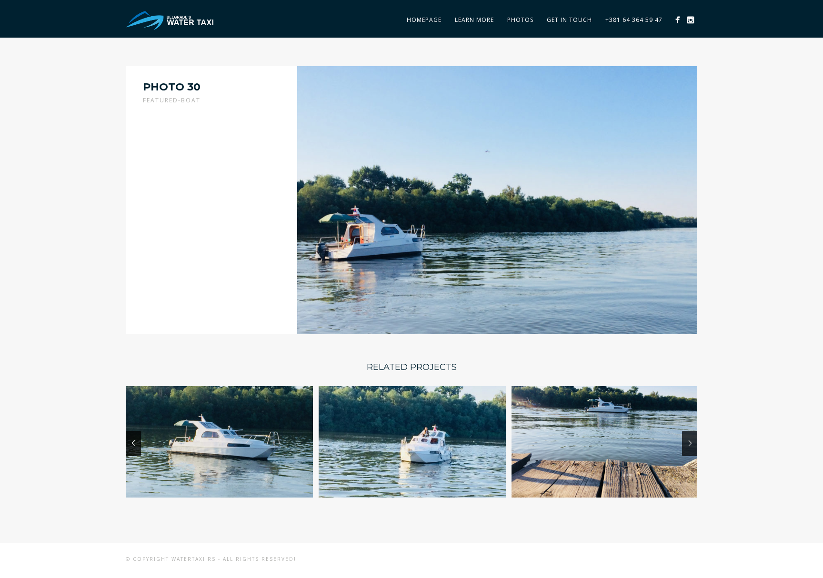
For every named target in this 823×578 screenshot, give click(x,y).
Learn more (474, 20)
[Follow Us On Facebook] (677, 20)
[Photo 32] (219, 442)
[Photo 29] (605, 442)
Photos (520, 20)
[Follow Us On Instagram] (690, 20)
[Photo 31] (412, 442)
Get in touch (569, 20)
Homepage (424, 20)
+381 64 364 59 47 (633, 20)
